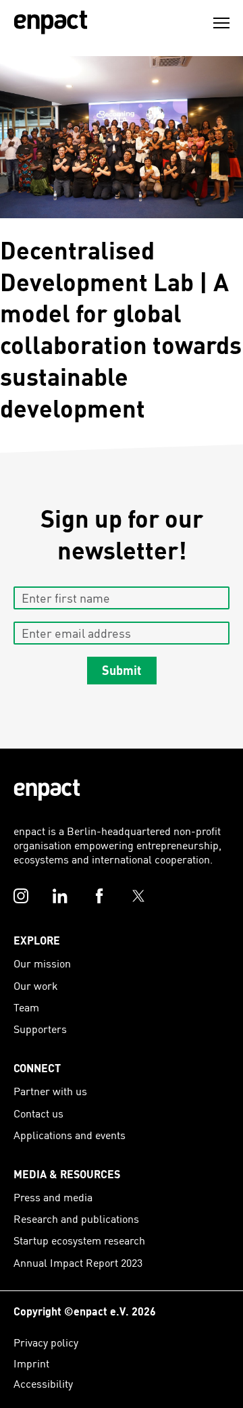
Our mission (42, 963)
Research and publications (76, 1218)
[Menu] (221, 23)
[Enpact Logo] (47, 790)
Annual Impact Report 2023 (78, 1262)
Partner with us (50, 1091)
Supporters (40, 1029)
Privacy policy (46, 1342)
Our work (36, 985)
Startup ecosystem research (79, 1240)
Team (26, 1007)
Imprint (31, 1363)
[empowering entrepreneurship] (51, 22)
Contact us (38, 1113)
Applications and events (70, 1135)
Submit (121, 670)
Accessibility (43, 1383)
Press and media (53, 1197)
